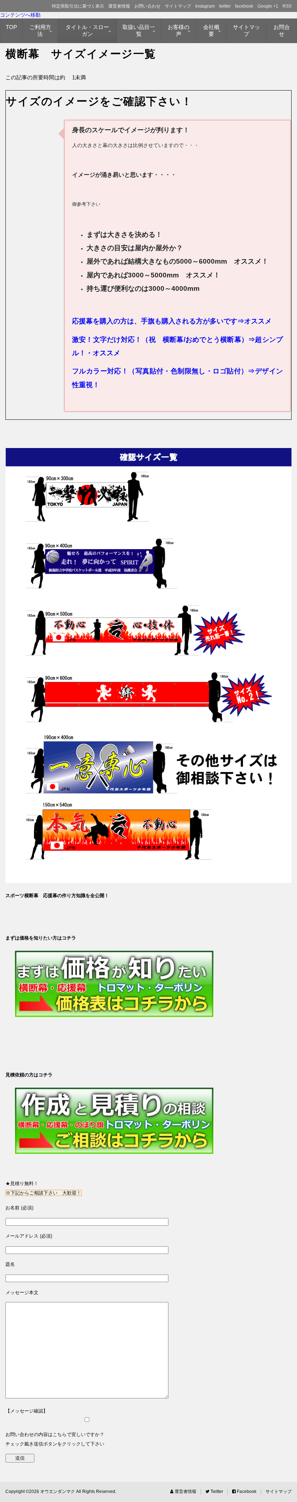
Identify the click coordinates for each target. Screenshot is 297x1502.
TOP (11, 27)
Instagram (205, 6)
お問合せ (281, 30)
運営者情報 (119, 6)
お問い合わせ (147, 6)
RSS (287, 6)
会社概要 (211, 30)
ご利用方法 (40, 30)
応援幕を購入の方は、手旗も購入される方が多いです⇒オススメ (172, 321)
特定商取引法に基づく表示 (78, 6)
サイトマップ (178, 6)
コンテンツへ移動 (20, 15)
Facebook (246, 1491)
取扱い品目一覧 (138, 30)
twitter (225, 6)
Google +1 (268, 6)
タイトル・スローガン (87, 30)
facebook (244, 6)
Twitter (216, 1491)
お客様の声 (178, 30)
